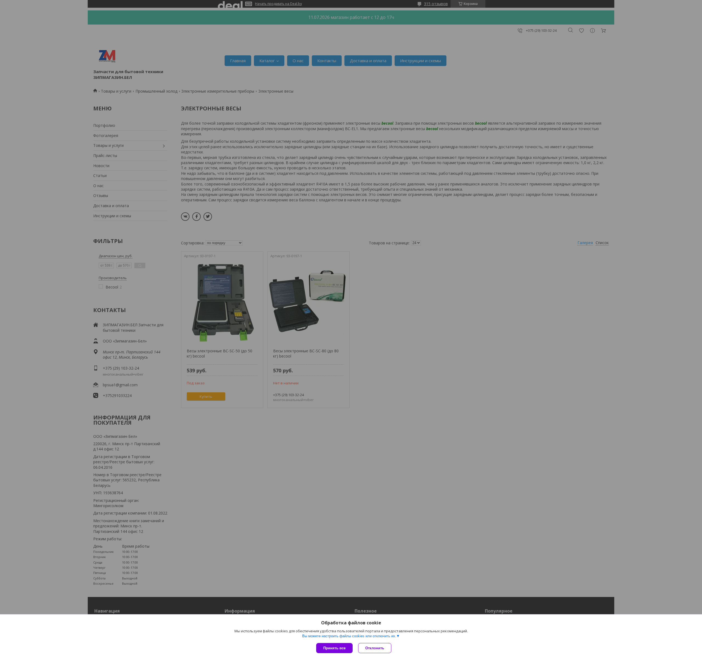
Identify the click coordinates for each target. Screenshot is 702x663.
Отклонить (374, 648)
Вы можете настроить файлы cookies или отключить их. (349, 636)
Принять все (334, 648)
